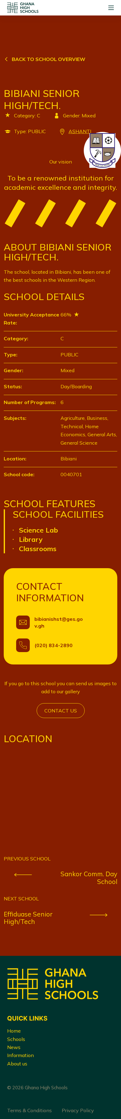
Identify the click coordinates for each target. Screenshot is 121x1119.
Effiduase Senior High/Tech (28, 917)
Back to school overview (48, 59)
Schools (16, 1039)
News (13, 1047)
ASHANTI (80, 131)
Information (20, 1055)
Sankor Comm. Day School (88, 877)
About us (17, 1063)
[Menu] (111, 8)
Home (14, 1031)
